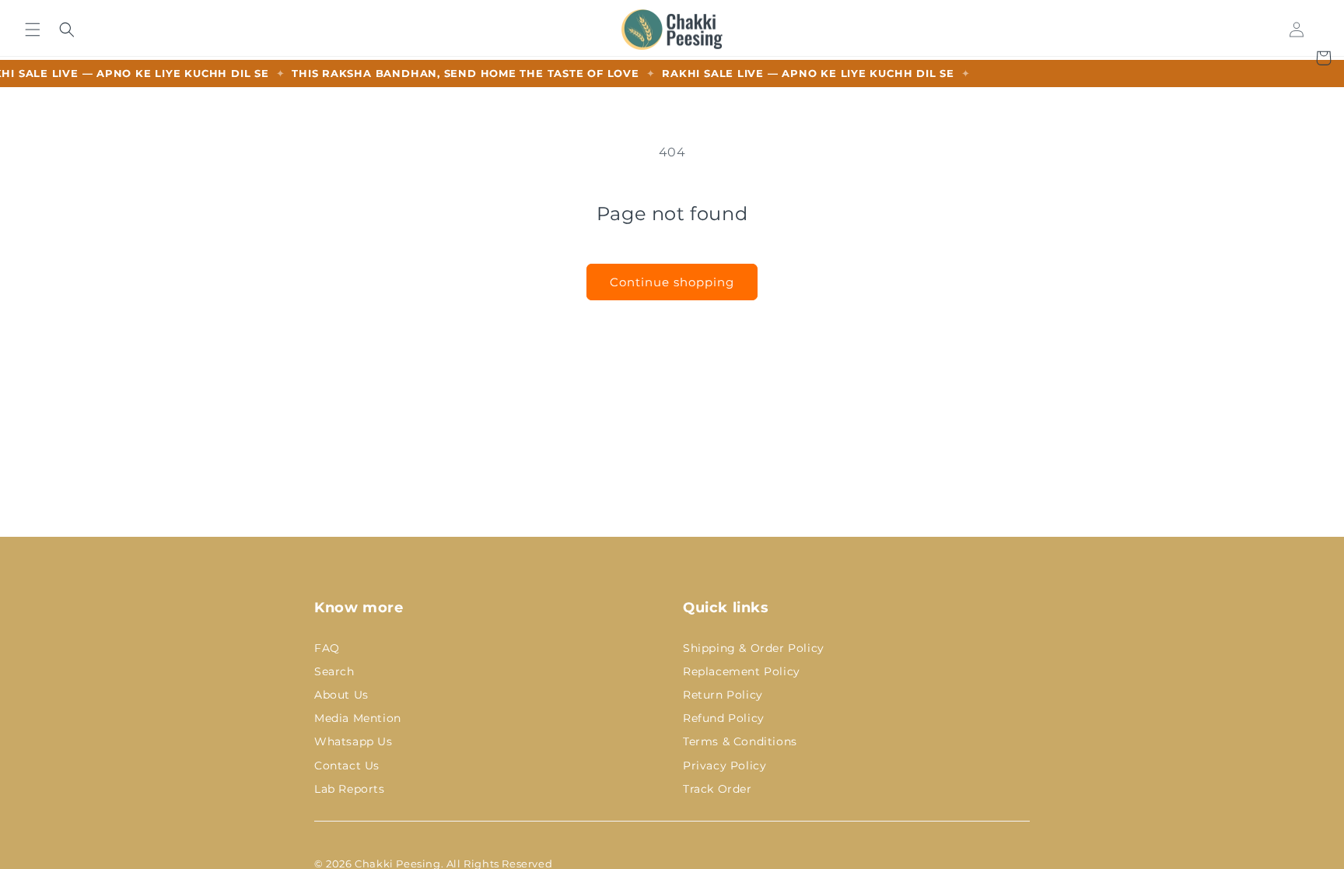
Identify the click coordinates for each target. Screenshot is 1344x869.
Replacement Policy (741, 671)
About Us (341, 695)
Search (334, 671)
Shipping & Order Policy (753, 648)
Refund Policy (724, 718)
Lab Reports (349, 789)
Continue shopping (672, 282)
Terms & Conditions (740, 741)
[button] (32, 29)
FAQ (327, 648)
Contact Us (347, 766)
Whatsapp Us (353, 741)
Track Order (717, 789)
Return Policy (723, 695)
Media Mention (357, 718)
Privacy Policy (724, 766)
